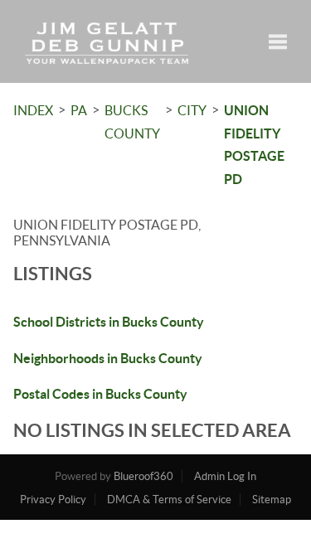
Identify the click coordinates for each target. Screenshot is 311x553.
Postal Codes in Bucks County (100, 393)
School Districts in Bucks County (108, 321)
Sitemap (271, 499)
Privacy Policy (53, 499)
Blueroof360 (143, 476)
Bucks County (132, 122)
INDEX (33, 110)
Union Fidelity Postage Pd (254, 145)
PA (78, 110)
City (192, 110)
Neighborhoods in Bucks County (107, 358)
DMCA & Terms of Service (169, 499)
